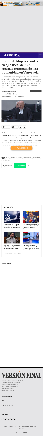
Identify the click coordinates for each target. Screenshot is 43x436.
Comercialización (7, 405)
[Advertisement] (21, 28)
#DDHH (13, 157)
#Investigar (27, 157)
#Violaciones (6, 160)
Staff (3, 400)
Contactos (5, 403)
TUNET (24, 433)
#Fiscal (20, 157)
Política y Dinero (35, 91)
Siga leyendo (21, 148)
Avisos (3, 407)
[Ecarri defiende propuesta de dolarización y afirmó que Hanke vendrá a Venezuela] (31, 217)
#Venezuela (36, 157)
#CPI (7, 157)
